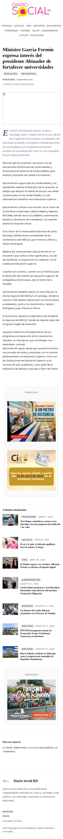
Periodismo (29, 516)
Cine (24, 559)
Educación (10, 73)
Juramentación (31, 579)
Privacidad (7, 821)
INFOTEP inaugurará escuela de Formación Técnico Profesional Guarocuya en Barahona (36, 633)
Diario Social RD (26, 781)
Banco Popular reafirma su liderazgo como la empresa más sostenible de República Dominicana (38, 656)
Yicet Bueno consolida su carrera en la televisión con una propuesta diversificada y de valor (40, 524)
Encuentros (28, 73)
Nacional (27, 626)
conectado (33, 747)
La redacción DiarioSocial (18, 84)
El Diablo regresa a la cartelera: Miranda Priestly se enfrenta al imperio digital (40, 565)
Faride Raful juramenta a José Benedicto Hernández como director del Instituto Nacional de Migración (40, 590)
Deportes (27, 606)
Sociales (27, 539)
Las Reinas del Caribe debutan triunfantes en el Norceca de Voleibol (37, 612)
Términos (18, 821)
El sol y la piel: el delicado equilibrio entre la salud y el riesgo (37, 545)
